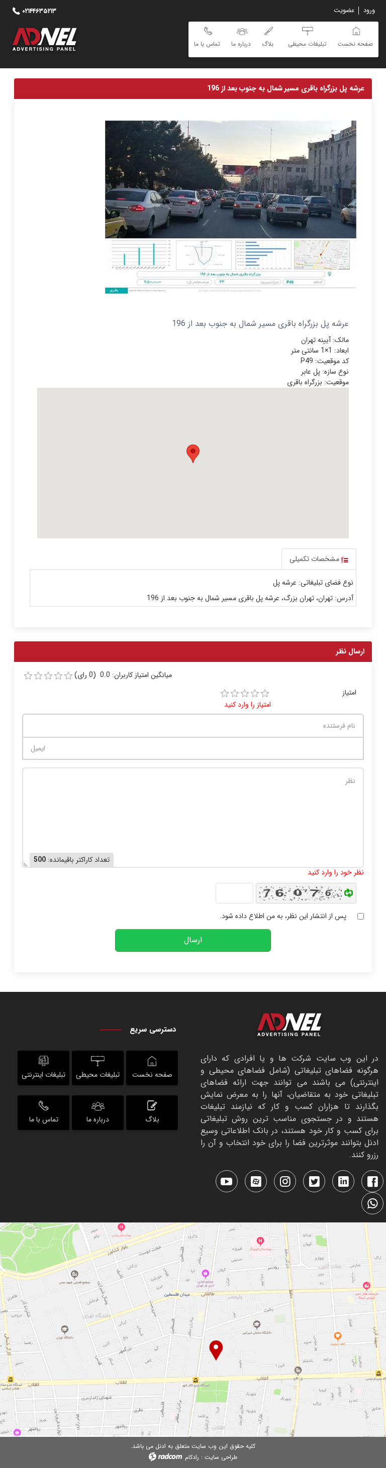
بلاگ (152, 1119)
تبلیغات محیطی (98, 1074)
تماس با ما (43, 1119)
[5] (264, 693)
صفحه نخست (152, 1074)
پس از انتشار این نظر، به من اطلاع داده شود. (283, 916)
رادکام (192, 1457)
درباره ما (97, 1119)
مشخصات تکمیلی (315, 558)
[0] (28, 676)
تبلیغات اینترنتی (43, 1074)
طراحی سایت (221, 1457)
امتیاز (349, 693)
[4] (254, 693)
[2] (234, 693)
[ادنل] (289, 1026)
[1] (224, 693)
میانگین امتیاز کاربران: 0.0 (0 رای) (123, 675)
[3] (244, 693)
